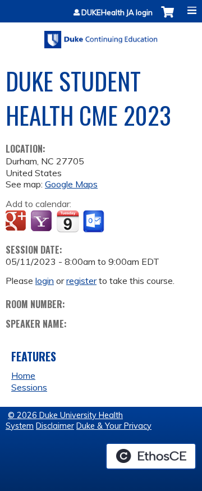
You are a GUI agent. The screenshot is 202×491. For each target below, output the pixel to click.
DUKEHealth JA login (117, 12)
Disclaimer (55, 426)
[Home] (101, 35)
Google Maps (71, 184)
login (44, 280)
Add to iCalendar (67, 221)
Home (23, 375)
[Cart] (167, 18)
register (81, 280)
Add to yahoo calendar (42, 221)
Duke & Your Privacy (114, 426)
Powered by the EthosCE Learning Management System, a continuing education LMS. (150, 456)
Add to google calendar (17, 221)
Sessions (29, 387)
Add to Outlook (94, 221)
